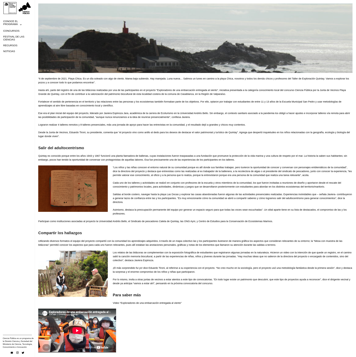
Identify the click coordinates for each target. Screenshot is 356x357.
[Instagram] (17, 352)
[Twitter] (22, 352)
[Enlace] (17, 8)
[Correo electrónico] (11, 352)
